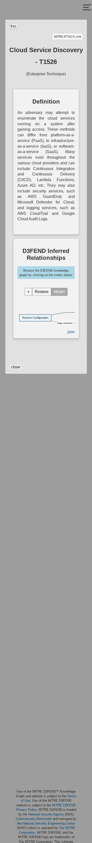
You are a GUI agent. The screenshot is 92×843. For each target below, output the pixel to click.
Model (59, 292)
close (15, 367)
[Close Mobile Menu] (87, 8)
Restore (42, 292)
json (71, 332)
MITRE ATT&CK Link (67, 36)
